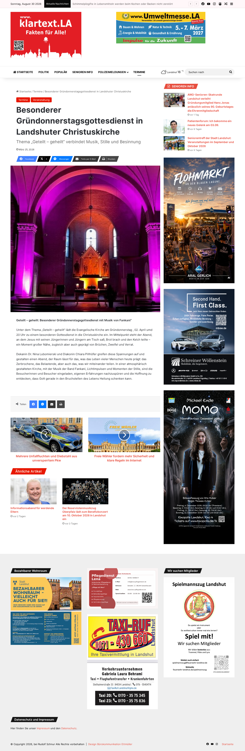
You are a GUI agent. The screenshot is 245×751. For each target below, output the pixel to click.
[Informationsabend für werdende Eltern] (34, 491)
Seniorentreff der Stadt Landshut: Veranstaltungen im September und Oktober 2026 (211, 142)
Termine (139, 72)
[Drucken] (61, 404)
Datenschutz (68, 728)
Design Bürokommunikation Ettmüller (110, 744)
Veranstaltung (41, 99)
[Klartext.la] (46, 35)
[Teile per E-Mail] (52, 404)
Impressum (43, 728)
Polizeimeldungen (112, 72)
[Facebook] (33, 404)
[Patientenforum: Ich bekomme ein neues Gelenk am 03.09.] (174, 126)
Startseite (24, 72)
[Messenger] (42, 404)
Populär (60, 72)
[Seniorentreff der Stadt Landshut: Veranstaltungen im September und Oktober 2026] (174, 143)
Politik (43, 72)
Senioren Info (82, 72)
